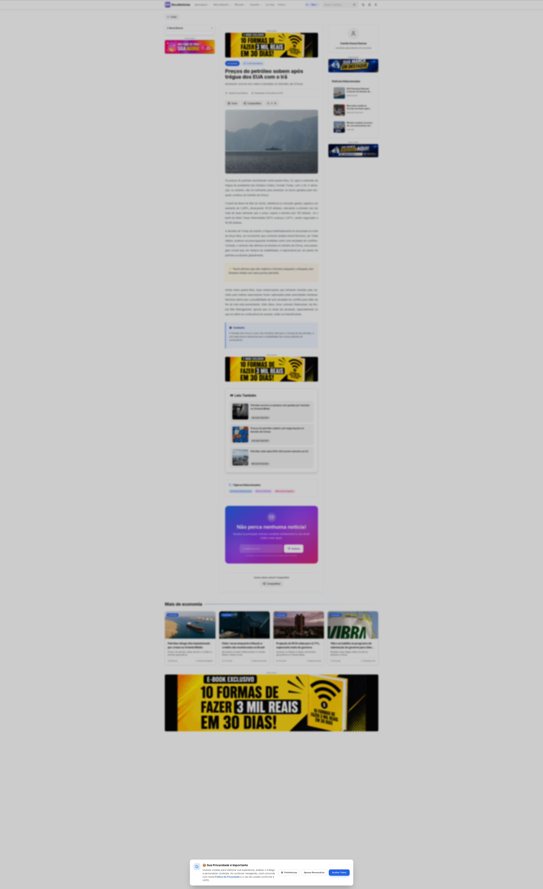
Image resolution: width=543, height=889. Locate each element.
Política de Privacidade (227, 876)
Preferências (290, 872)
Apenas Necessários (314, 872)
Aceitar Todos (339, 872)
